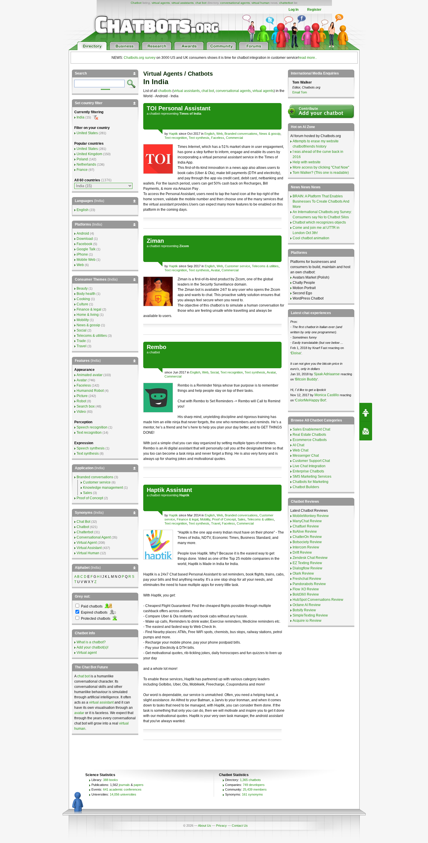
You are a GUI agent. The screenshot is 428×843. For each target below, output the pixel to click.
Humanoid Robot (90, 391)
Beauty (82, 288)
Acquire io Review (307, 621)
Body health (86, 294)
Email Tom (299, 92)
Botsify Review (304, 610)
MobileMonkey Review (311, 516)
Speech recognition (92, 427)
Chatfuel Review (306, 526)
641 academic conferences (122, 789)
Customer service (237, 266)
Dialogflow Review (307, 568)
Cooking (83, 299)
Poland (82, 159)
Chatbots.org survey (139, 58)
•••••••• (105, 88)
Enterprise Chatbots (308, 471)
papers (139, 785)
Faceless (217, 137)
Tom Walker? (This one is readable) (321, 173)
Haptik (173, 133)
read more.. (308, 58)
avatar (79, 713)
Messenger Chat (306, 456)
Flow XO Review (306, 589)
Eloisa (296, 353)
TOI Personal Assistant (179, 108)
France (82, 170)
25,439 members (255, 789)
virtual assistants (182, 2)
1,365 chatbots (250, 780)
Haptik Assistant (169, 490)
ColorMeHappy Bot (310, 400)
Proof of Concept (224, 519)
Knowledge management (103, 488)
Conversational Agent (94, 537)
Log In (293, 10)
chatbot (154, 113)
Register (314, 10)
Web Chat (300, 450)
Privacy (221, 825)
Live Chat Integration (309, 466)
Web (219, 133)
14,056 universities (123, 794)
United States (87, 133)
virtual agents (161, 2)
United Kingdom (89, 154)
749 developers (254, 785)
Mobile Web (86, 260)
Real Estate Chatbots (309, 435)
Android (83, 233)
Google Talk (86, 249)
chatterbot (286, 2)
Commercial (234, 137)
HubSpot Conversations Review (318, 600)
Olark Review (303, 573)
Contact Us (240, 825)
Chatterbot (85, 532)
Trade (81, 341)
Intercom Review (306, 547)
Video (81, 412)
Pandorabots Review (309, 584)
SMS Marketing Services (312, 476)
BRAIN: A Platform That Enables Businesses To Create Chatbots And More (321, 201)
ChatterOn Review (307, 537)
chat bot (200, 2)
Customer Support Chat (311, 461)
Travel (215, 523)
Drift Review (302, 552)
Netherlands (86, 164)
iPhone (82, 254)
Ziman (155, 241)
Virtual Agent (87, 543)
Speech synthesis (91, 448)
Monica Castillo (326, 395)
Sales (241, 519)
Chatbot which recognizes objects (319, 222)
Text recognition (176, 137)
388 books (110, 780)
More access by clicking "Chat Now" (321, 167)
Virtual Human (88, 553)
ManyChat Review (307, 521)
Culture (82, 304)
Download (85, 239)
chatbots (164, 91)
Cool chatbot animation (311, 238)
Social (214, 372)
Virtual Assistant (89, 548)
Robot (81, 401)
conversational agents (235, 2)
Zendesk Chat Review (310, 558)
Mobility (205, 519)
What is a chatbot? (91, 642)
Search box (86, 406)
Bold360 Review (306, 594)
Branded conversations (240, 133)
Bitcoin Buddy (306, 379)
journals (124, 785)
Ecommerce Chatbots (310, 440)
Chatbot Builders (306, 487)
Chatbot (136, 2)
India (80, 117)
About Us (204, 825)
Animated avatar (89, 375)
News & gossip (269, 133)
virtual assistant (101, 702)
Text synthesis (199, 137)
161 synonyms (252, 794)
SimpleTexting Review (310, 615)
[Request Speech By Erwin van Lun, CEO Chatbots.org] (365, 412)
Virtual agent (87, 653)
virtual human (261, 2)
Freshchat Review (307, 579)
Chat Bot (83, 522)
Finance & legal (187, 519)
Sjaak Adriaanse (327, 374)
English (209, 133)
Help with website (307, 162)
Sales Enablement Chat (311, 429)
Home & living (88, 315)
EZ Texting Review (307, 563)
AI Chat (298, 445)
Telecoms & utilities (265, 266)
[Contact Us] (365, 431)
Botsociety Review (307, 542)
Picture (82, 396)
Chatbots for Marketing (310, 482)
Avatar (215, 270)
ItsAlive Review (305, 531)
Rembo (156, 347)
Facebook (84, 244)
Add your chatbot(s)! (92, 647)
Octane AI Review (307, 605)
